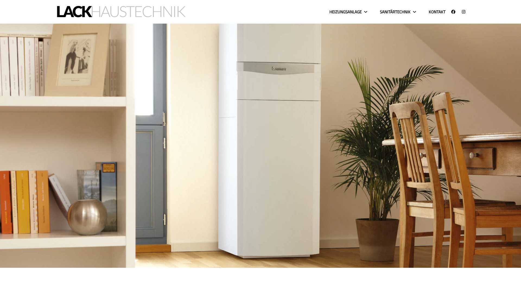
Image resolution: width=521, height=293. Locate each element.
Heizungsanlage (345, 12)
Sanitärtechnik (395, 12)
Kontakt (437, 12)
